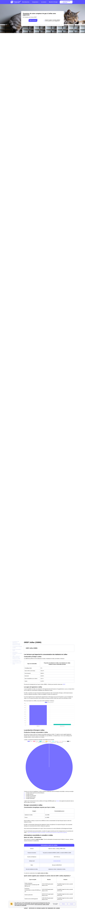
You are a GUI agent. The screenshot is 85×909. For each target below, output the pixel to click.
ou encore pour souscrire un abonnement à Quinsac (56, 832)
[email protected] (57, 860)
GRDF (64, 684)
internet (58, 800)
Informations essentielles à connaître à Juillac (17, 653)
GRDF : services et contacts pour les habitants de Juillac (16, 657)
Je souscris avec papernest (66, 2)
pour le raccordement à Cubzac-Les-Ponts (36, 832)
